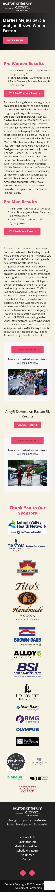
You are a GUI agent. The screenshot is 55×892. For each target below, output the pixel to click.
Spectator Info (28, 842)
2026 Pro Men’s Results (22, 231)
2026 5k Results (27, 425)
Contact (27, 859)
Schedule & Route (27, 850)
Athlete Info (27, 837)
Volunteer (27, 855)
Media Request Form (27, 846)
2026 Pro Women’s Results (24, 93)
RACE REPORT (15, 40)
